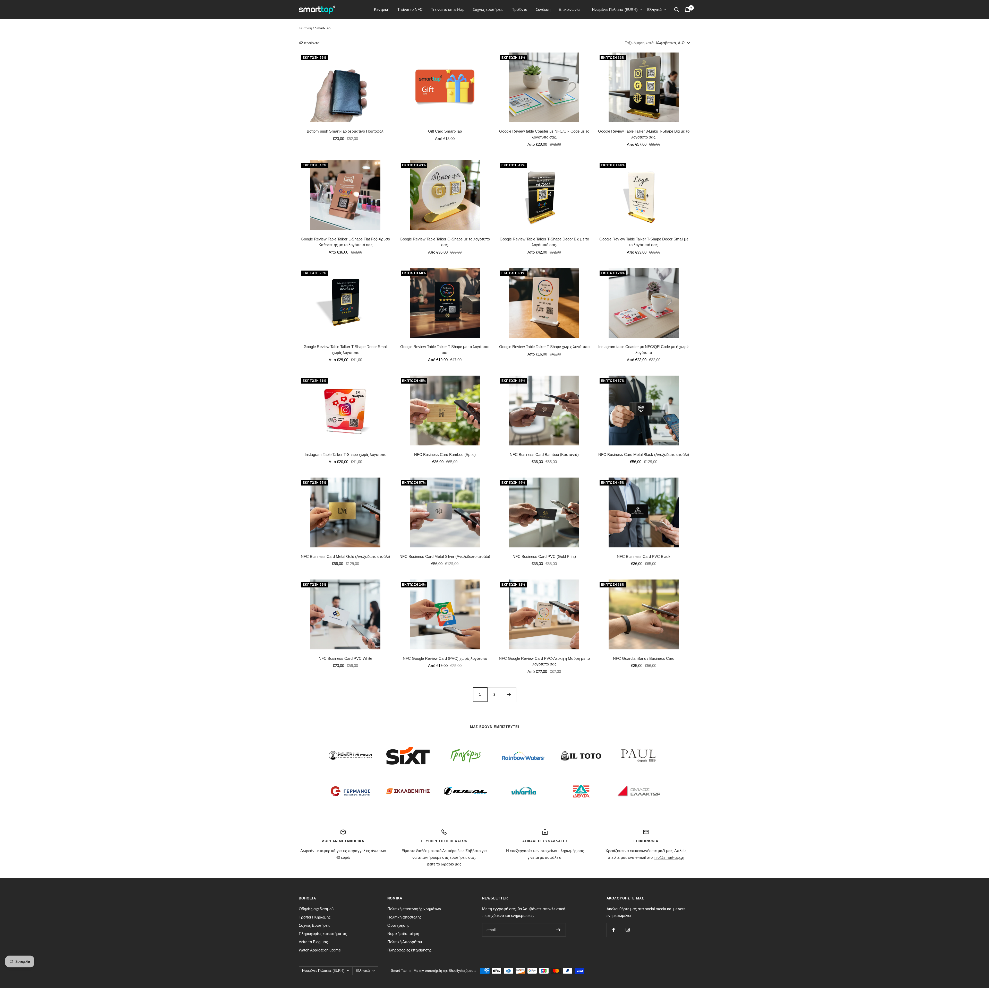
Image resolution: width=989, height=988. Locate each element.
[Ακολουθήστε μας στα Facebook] (614, 930)
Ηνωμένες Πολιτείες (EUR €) (615, 9)
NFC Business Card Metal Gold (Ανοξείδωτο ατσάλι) (345, 556)
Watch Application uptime (320, 950)
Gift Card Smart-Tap (445, 131)
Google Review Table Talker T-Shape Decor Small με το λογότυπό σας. (643, 242)
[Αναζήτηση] (676, 9)
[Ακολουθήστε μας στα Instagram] (628, 930)
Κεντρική (381, 9)
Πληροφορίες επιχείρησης (409, 950)
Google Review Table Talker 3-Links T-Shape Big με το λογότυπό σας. (643, 134)
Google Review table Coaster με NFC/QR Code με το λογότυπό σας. (544, 134)
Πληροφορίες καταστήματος (323, 933)
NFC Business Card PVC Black (643, 556)
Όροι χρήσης (398, 925)
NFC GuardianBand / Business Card (643, 658)
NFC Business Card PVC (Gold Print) (544, 556)
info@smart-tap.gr (669, 857)
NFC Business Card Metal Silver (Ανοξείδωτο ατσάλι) (444, 556)
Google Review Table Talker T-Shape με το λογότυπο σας (444, 349)
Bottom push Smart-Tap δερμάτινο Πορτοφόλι (345, 131)
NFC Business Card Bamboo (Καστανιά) (544, 454)
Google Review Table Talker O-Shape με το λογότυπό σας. (445, 242)
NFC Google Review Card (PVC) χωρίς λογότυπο (445, 658)
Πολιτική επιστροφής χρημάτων (414, 909)
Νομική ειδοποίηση (403, 933)
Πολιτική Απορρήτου (404, 942)
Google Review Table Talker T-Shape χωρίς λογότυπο (544, 346)
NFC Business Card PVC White (345, 658)
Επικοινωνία (569, 9)
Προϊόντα (519, 9)
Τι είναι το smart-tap (447, 9)
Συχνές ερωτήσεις (488, 9)
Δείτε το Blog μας (313, 942)
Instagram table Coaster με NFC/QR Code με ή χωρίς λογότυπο (643, 349)
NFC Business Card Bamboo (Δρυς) (445, 454)
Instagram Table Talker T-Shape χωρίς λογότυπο (345, 454)
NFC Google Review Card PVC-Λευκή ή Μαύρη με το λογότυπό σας (544, 661)
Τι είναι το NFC (410, 9)
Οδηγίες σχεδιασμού (316, 909)
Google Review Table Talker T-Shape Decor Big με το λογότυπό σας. (544, 242)
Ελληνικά (654, 9)
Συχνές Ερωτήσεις (314, 925)
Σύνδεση (543, 9)
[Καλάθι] (687, 9)
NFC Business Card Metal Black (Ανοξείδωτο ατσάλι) (643, 454)
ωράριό (447, 864)
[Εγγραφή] (558, 930)
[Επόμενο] (509, 694)
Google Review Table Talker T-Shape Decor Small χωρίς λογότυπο (345, 349)
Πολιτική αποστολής (404, 917)
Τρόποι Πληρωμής (314, 917)
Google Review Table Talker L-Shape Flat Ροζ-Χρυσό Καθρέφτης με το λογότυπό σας (345, 242)
